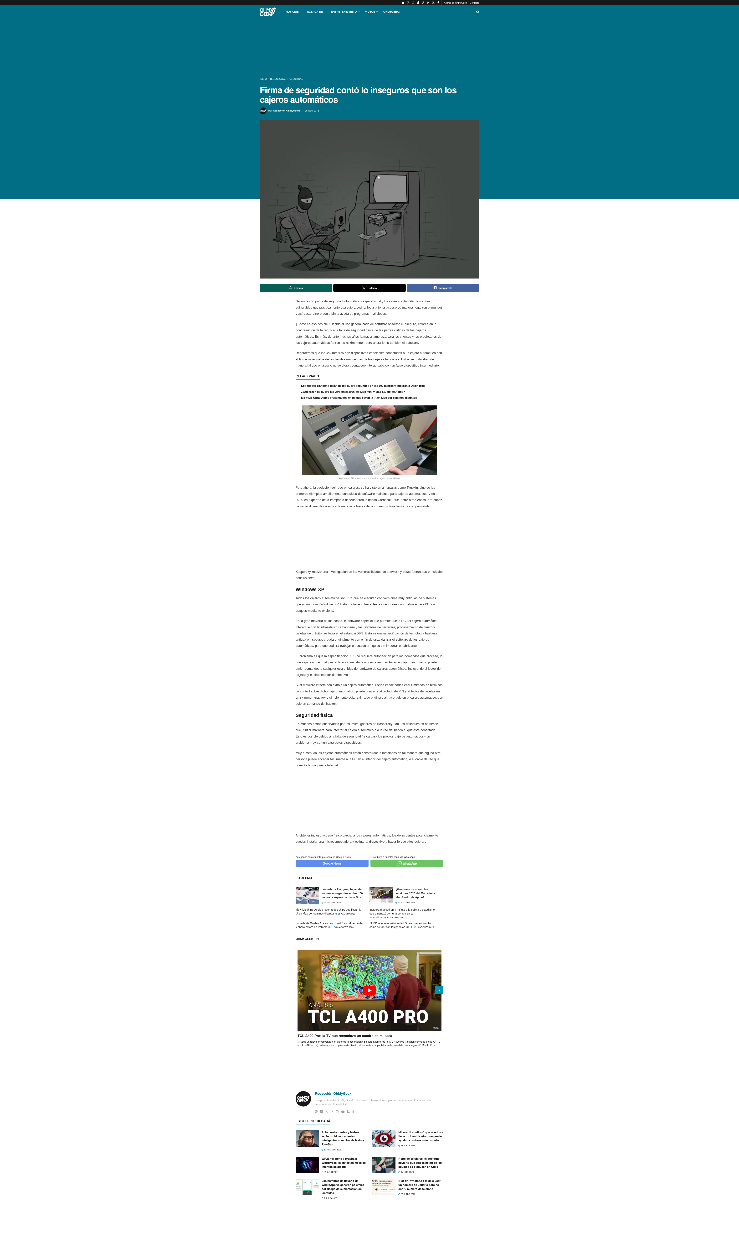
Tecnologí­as (278, 78)
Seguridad (296, 78)
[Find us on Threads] (423, 2)
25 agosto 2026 (332, 902)
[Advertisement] (369, 48)
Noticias (292, 11)
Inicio (263, 78)
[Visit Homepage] (268, 11)
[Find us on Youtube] (403, 2)
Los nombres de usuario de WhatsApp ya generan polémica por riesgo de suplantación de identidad (343, 1187)
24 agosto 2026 (395, 917)
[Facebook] (321, 1111)
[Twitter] (327, 1111)
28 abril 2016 (312, 110)
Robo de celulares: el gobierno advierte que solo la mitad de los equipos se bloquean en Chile (420, 1162)
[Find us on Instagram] (408, 2)
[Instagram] (337, 1111)
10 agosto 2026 (332, 1149)
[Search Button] (477, 11)
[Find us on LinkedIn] (428, 2)
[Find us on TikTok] (418, 2)
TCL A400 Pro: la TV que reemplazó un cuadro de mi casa (345, 1035)
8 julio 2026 (407, 1171)
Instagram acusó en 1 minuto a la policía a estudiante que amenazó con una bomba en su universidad (402, 913)
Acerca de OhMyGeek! (455, 2)
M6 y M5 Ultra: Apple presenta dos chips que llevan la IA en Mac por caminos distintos (359, 397)
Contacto (474, 2)
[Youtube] (342, 1111)
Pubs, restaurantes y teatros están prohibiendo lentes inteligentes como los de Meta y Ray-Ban (343, 1138)
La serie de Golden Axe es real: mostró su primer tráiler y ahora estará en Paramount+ (329, 925)
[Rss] (348, 1111)
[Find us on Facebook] (438, 2)
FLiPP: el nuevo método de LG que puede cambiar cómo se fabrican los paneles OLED (400, 925)
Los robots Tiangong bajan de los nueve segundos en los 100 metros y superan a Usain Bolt (363, 385)
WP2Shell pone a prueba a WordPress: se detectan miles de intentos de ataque (344, 1162)
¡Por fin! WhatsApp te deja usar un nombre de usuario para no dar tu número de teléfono (419, 1185)
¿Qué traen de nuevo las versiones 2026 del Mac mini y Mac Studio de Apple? (353, 391)
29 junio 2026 (407, 1194)
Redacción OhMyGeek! (286, 110)
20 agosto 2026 (345, 927)
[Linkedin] (332, 1111)
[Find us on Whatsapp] (413, 2)
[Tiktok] (353, 1111)
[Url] (316, 1111)
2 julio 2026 (330, 1198)
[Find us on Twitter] (433, 2)
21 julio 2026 (407, 1145)
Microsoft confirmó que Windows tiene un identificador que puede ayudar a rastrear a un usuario (420, 1136)
